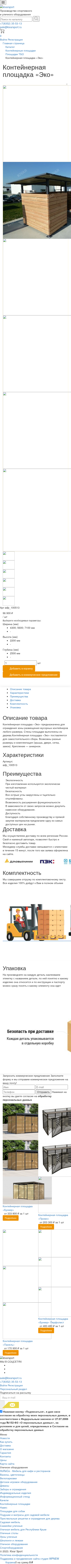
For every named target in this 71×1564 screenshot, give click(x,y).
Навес (3, 1507)
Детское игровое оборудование (19, 1482)
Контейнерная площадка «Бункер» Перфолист (53, 1320)
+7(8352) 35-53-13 (11, 23)
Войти (4, 39)
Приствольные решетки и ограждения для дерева (30, 1518)
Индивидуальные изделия (15, 1493)
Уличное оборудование (14, 1544)
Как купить (6, 1441)
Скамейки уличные (11, 1525)
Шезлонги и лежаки (11, 1540)
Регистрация (15, 39)
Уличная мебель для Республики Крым (23, 1529)
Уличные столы (9, 1533)
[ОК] (2, 1405)
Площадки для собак (12, 1511)
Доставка (5, 1445)
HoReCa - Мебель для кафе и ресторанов (25, 1471)
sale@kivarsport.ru (11, 27)
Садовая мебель (10, 1522)
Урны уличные (8, 1536)
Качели (4, 1500)
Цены (3, 1460)
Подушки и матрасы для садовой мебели (24, 1515)
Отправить (43, 1092)
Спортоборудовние (11, 1547)
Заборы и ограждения (13, 1489)
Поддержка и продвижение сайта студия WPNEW (29, 1558)
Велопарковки (8, 1478)
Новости (5, 1438)
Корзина (10, 1562)
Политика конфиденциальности (19, 1555)
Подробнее (11, 1217)
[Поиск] (36, 19)
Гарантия (5, 1452)
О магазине (7, 1449)
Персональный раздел (13, 1389)
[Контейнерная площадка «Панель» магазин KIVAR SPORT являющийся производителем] (27, 1283)
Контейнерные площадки (15, 1504)
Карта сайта (7, 1463)
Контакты (5, 1456)
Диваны (4, 1485)
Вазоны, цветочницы (12, 1474)
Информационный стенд (15, 1496)
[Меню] (3, 2)
